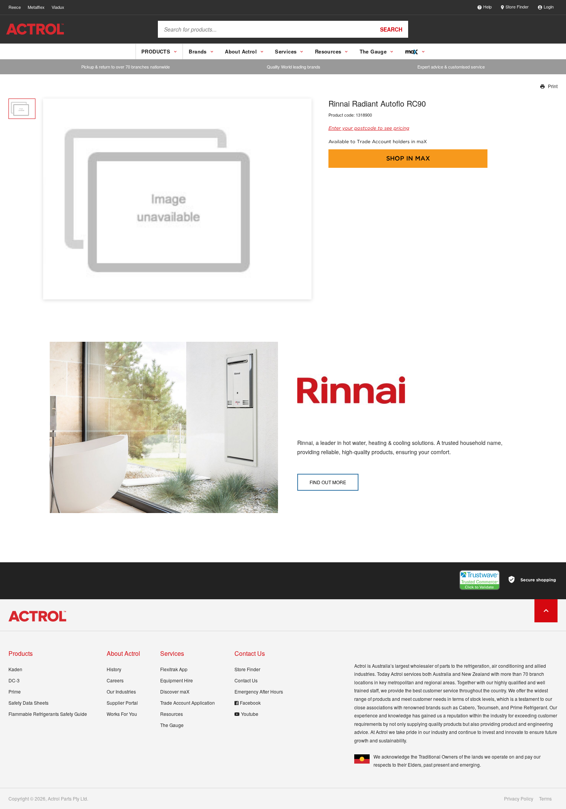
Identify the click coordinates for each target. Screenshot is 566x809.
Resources (171, 713)
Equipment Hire (176, 680)
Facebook (250, 702)
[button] (302, 199)
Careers (115, 680)
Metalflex (36, 7)
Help (487, 6)
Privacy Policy (518, 798)
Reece (14, 7)
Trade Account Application (187, 702)
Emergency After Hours (258, 691)
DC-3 (14, 680)
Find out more (328, 482)
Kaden (15, 669)
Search (391, 29)
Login (549, 6)
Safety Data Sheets (28, 702)
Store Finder (517, 6)
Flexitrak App (174, 669)
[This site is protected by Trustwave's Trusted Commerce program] (479, 580)
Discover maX (174, 691)
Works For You (122, 713)
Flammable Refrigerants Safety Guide (47, 713)
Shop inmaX (408, 158)
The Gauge (172, 725)
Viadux (58, 7)
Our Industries (121, 691)
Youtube (249, 713)
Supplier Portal (122, 702)
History (114, 669)
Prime (14, 691)
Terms (545, 798)
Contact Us (246, 680)
